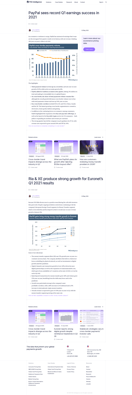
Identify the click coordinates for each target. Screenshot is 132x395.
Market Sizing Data (33, 379)
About (87, 366)
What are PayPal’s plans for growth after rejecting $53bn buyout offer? (65, 161)
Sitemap (88, 381)
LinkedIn (88, 384)
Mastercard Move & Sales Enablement (54, 372)
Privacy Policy (70, 369)
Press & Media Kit (91, 376)
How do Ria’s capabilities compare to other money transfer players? (48, 295)
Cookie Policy (70, 371)
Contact (88, 369)
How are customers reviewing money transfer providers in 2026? (90, 161)
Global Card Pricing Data (35, 371)
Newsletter (89, 371)
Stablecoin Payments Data (35, 374)
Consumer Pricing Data (34, 366)
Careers (88, 379)
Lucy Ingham (35, 30)
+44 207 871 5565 (72, 356)
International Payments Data (55, 366)
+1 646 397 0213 (92, 356)
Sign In (101, 2)
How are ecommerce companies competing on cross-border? (46, 126)
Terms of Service (71, 366)
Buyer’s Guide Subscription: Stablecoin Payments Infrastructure (35, 383)
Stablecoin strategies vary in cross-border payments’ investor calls (92, 331)
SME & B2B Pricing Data (34, 369)
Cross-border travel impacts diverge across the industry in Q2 (39, 161)
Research (88, 374)
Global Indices (32, 376)
